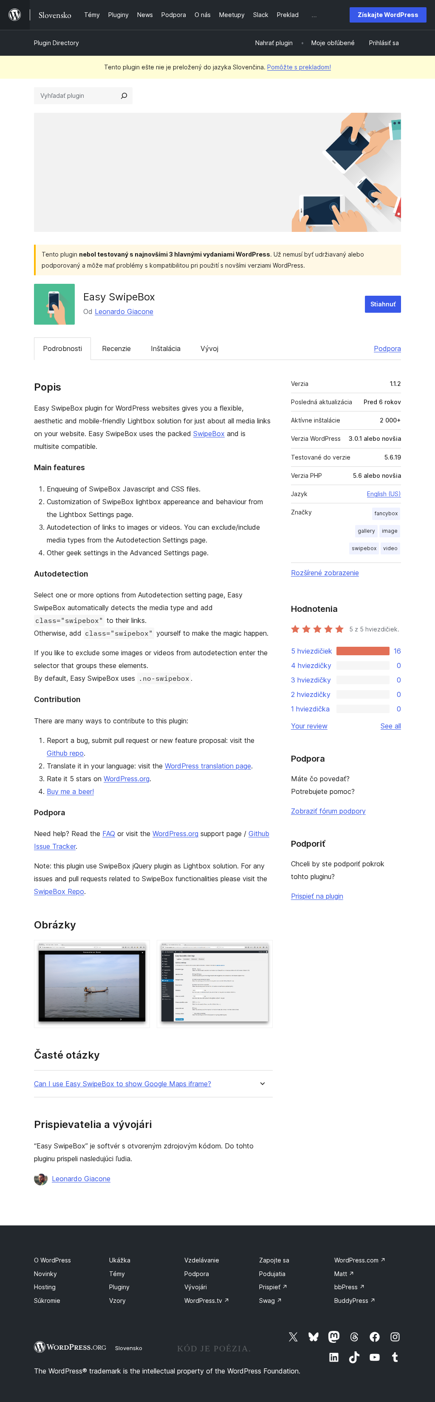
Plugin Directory (56, 42)
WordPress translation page (208, 766)
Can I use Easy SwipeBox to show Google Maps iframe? (122, 1084)
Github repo (65, 753)
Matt (344, 1273)
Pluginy (119, 1287)
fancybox (386, 513)
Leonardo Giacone (124, 311)
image (390, 531)
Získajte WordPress (388, 14)
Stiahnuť (382, 304)
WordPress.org (127, 778)
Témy (117, 1273)
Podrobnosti (62, 348)
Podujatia (272, 1273)
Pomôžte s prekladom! (299, 67)
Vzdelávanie (201, 1260)
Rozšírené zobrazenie (325, 572)
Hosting (45, 1287)
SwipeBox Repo (59, 891)
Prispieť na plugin (317, 896)
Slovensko (128, 1348)
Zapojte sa (274, 1260)
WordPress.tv (206, 1300)
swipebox (364, 548)
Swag (270, 1300)
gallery (366, 531)
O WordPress (52, 1260)
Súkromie (47, 1300)
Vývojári (195, 1287)
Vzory (117, 1300)
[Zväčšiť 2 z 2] (261, 951)
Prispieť (273, 1287)
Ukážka (119, 1260)
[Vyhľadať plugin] (124, 95)
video (390, 548)
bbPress (349, 1287)
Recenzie (116, 348)
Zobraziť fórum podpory (328, 811)
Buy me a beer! (70, 791)
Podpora (387, 348)
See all (391, 726)
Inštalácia (166, 348)
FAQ (108, 833)
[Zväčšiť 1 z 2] (138, 951)
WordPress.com (360, 1260)
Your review (309, 726)
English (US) (384, 493)
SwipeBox (209, 433)
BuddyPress (355, 1300)
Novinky (45, 1273)
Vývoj (209, 348)
